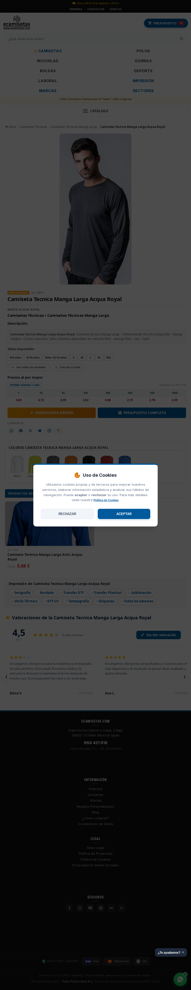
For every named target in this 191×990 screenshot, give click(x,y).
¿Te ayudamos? (171, 952)
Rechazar (67, 514)
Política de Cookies (106, 500)
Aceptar (124, 514)
